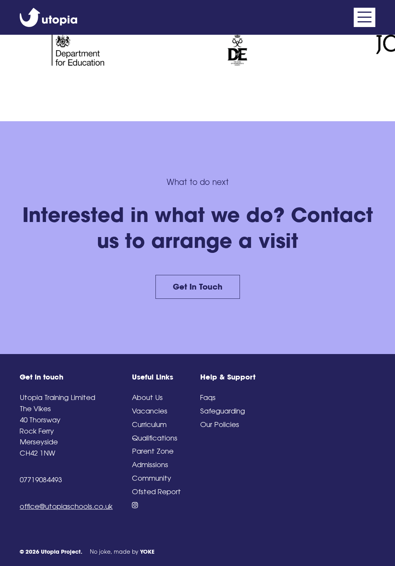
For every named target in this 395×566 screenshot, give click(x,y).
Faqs (208, 397)
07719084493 (41, 480)
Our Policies (219, 424)
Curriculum (149, 424)
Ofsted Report (156, 492)
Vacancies (149, 411)
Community (151, 478)
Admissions (150, 465)
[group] (78, 50)
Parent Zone (153, 451)
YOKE (147, 551)
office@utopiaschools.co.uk (66, 506)
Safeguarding (222, 411)
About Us (147, 397)
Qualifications (154, 438)
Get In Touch (198, 286)
